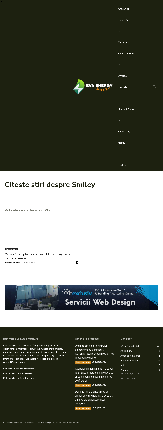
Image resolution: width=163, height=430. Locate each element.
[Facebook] (158, 422)
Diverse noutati (83, 362)
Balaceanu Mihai (13, 262)
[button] (154, 87)
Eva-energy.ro (47, 422)
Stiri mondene (11, 249)
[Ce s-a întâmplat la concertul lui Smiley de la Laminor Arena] (41, 232)
